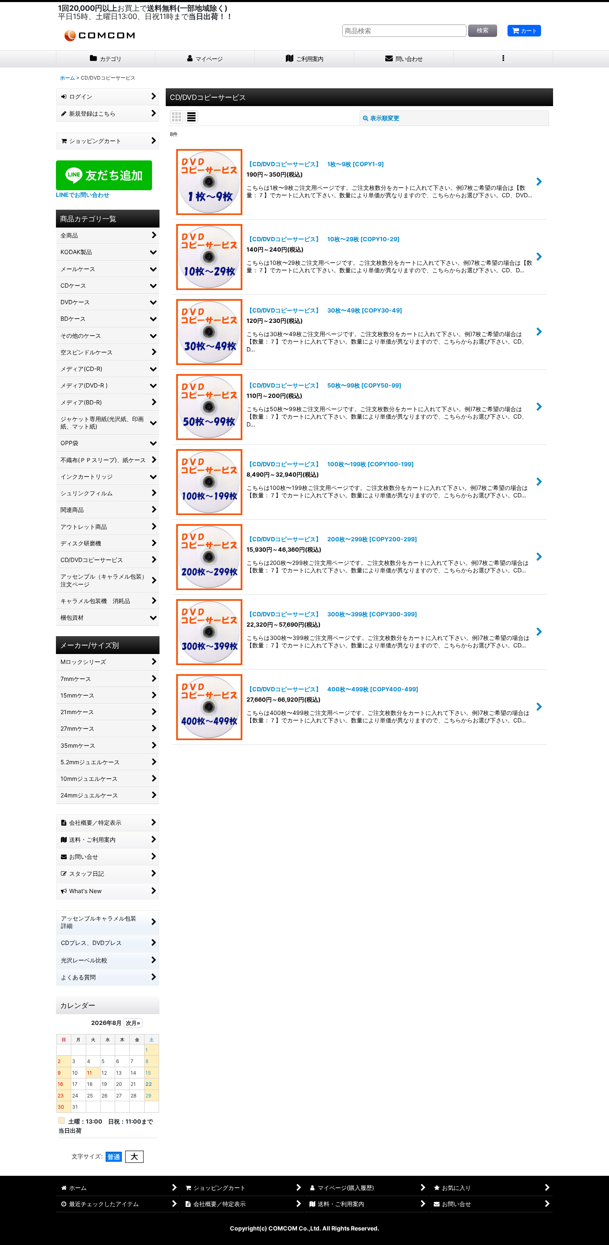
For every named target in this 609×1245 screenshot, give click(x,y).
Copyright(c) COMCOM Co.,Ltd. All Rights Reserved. (304, 1228)
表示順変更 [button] (384, 117)
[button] (503, 59)
